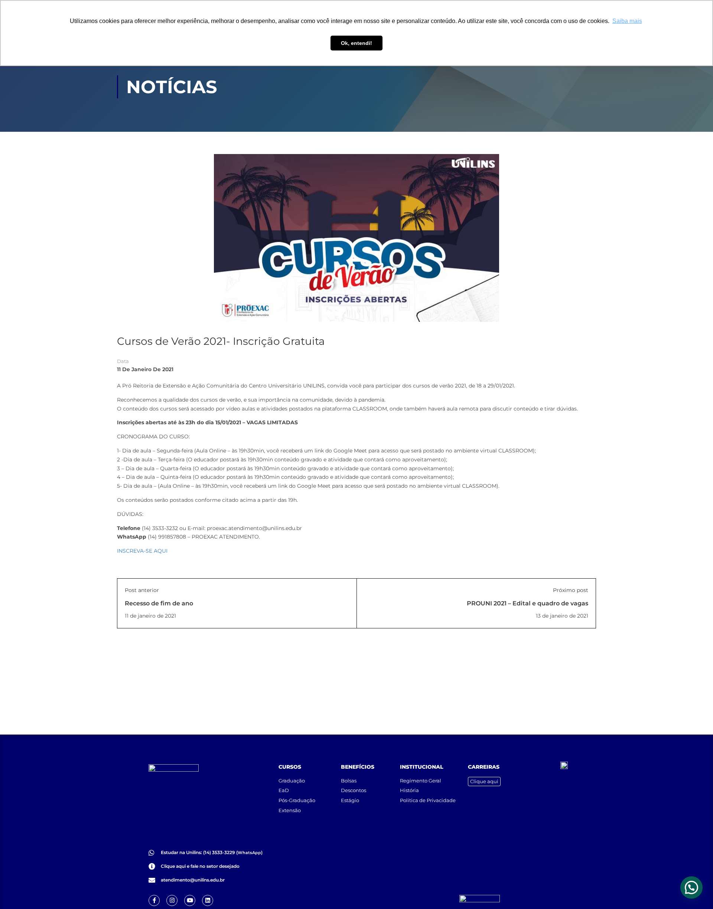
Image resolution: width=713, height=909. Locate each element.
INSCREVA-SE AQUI (142, 550)
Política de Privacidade (428, 800)
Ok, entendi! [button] (356, 43)
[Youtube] (189, 900)
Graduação (292, 781)
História (409, 790)
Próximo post (570, 590)
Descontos (353, 790)
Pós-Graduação (297, 800)
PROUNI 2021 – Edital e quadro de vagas (527, 603)
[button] (691, 887)
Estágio (350, 800)
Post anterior (142, 590)
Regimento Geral (420, 781)
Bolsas (348, 781)
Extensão (290, 810)
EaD (284, 790)
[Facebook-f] (154, 900)
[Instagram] (172, 900)
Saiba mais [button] (627, 21)
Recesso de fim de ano (159, 603)
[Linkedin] (207, 900)
